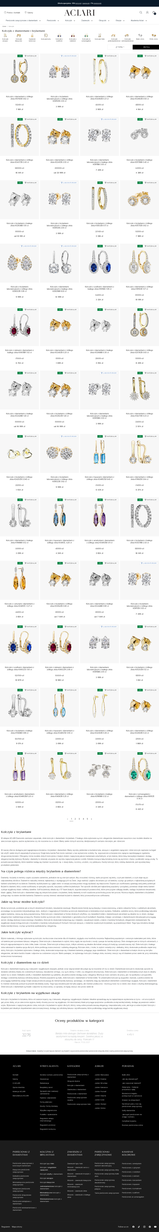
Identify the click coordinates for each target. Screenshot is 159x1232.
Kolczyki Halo (100, 39)
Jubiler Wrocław (101, 1083)
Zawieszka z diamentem (76, 1089)
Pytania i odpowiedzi (48, 1098)
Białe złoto (140, 39)
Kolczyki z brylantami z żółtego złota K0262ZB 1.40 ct (59, 415)
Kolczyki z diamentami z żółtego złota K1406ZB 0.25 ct (59, 795)
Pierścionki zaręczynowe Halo (79, 1104)
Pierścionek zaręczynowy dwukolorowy (105, 1181)
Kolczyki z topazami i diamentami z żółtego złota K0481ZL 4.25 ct (59, 541)
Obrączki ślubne (73, 1081)
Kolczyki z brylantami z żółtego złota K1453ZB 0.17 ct (99, 224)
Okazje (118, 20)
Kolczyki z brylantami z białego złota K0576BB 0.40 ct (139, 161)
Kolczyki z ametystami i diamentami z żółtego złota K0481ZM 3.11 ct (99, 541)
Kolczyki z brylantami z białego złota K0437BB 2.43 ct (139, 541)
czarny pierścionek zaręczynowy (121, 1051)
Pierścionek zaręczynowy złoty (107, 1170)
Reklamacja (44, 1083)
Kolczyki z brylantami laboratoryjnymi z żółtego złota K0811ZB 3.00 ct (139, 606)
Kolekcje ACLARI (19, 1091)
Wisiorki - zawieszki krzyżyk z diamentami (78, 1175)
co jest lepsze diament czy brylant (56, 1051)
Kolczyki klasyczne (18, 40)
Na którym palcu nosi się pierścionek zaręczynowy (132, 1105)
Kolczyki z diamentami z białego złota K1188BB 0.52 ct (19, 541)
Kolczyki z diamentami (75, 1085)
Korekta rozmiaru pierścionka (51, 1075)
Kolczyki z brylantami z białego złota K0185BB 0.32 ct (99, 795)
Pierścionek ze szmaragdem (133, 1197)
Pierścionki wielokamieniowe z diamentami (24, 1209)
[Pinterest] (150, 1227)
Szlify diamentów (128, 1110)
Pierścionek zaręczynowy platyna (105, 1187)
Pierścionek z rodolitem (131, 1172)
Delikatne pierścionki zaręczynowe (21, 1177)
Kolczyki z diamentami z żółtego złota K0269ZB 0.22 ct (139, 732)
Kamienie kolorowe (32, 40)
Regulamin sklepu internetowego (47, 1119)
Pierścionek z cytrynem (131, 1168)
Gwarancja (44, 1079)
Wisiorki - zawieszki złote (77, 1191)
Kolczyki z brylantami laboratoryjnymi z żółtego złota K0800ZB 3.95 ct (19, 289)
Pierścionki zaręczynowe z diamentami (22, 20)
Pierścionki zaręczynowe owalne (77, 1099)
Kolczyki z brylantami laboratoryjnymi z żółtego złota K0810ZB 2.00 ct (59, 225)
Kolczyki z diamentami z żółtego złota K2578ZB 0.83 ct (139, 351)
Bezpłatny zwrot (46, 1087)
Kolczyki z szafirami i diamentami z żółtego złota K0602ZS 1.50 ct (19, 668)
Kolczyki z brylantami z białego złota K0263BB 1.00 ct (19, 224)
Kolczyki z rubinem (72, 40)
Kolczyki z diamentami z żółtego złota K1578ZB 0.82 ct (19, 97)
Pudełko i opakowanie (48, 1114)
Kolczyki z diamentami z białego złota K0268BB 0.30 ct (99, 351)
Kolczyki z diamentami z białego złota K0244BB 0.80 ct (99, 605)
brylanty (40, 1051)
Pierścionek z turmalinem (131, 1188)
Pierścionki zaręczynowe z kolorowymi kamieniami (23, 1164)
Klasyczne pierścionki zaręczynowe (21, 1171)
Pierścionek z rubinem (130, 1176)
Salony (15, 1079)
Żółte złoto (154, 39)
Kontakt (15, 1075)
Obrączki (102, 20)
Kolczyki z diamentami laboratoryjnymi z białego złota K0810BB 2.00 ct (99, 416)
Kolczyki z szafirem (59, 40)
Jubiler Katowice (101, 1087)
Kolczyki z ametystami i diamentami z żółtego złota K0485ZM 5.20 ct (19, 795)
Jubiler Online (100, 1108)
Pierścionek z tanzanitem (131, 1180)
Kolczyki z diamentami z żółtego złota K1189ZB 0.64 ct (139, 478)
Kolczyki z (48, 1168)
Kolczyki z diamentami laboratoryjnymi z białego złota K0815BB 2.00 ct (99, 669)
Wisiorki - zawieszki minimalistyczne (75, 1185)
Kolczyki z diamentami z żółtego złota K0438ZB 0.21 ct (99, 97)
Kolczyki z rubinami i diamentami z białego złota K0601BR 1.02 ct (19, 351)
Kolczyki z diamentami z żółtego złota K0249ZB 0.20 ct (59, 351)
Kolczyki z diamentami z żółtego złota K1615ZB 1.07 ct (139, 288)
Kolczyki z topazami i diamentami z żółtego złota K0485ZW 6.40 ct (99, 478)
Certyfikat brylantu (129, 1121)
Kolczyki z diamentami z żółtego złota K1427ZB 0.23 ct (139, 415)
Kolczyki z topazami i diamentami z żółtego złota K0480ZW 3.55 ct (59, 732)
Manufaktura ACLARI (21, 1096)
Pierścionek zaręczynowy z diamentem (78, 1076)
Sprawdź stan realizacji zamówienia (49, 1092)
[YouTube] (155, 1227)
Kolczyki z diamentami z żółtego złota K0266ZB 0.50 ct (139, 97)
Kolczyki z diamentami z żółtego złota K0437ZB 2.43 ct (19, 161)
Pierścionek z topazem (131, 1184)
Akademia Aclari (137, 20)
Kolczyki (68, 20)
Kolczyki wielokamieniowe (127, 40)
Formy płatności (46, 1102)
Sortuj (120, 47)
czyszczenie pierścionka (79, 1051)
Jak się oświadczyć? (130, 1079)
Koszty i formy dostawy (49, 1106)
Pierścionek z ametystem (131, 1164)
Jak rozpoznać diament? (131, 1083)
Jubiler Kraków (100, 1079)
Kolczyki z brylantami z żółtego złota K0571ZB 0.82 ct (139, 224)
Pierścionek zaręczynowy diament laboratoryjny (105, 1164)
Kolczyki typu (47, 1164)
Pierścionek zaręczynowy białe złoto (107, 1175)
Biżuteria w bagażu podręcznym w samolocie (132, 1094)
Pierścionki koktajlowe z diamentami (22, 1202)
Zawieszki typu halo (75, 1164)
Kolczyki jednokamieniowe (114, 40)
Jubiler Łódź (99, 1100)
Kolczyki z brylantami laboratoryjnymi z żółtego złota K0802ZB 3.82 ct (59, 479)
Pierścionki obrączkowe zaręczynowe (22, 1196)
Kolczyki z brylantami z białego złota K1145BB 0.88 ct (19, 732)
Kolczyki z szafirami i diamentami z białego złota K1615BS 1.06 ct (99, 288)
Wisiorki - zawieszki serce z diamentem (78, 1168)
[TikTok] (139, 1227)
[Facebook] (133, 1227)
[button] (12, 12)
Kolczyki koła (46, 39)
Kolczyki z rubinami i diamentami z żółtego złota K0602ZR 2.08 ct (59, 668)
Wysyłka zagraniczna (48, 1110)
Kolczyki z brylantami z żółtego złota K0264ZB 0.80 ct (59, 605)
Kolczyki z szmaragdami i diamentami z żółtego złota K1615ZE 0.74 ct (139, 796)
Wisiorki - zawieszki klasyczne (79, 1180)
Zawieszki (85, 20)
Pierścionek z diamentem (77, 1094)
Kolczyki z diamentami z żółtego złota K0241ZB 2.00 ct (59, 161)
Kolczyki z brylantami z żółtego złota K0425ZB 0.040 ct (19, 478)
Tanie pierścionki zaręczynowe (107, 1193)
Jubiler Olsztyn (100, 1104)
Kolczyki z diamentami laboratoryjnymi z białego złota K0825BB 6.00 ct (59, 289)
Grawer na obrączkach (131, 1100)
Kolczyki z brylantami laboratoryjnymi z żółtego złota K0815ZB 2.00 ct (59, 98)
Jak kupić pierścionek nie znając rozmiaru (132, 1115)
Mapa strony (17, 1227)
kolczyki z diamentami (51, 1187)
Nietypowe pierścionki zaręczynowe (21, 1190)
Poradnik (128, 1066)
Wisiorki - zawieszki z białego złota (78, 1196)
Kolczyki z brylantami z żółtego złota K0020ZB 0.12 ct (139, 668)
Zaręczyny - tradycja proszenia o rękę (130, 1088)
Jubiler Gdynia (100, 1096)
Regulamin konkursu (48, 1129)
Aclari (4, 26)
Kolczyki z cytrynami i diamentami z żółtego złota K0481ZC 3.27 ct (19, 605)
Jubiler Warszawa (102, 1075)
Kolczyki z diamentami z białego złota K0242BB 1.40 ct (19, 415)
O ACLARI (16, 1083)
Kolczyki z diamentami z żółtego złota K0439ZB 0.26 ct (99, 732)
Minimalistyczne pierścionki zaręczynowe (23, 1183)
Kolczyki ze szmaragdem (86, 40)
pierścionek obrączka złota (98, 1051)
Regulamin (5, 1227)
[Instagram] (144, 1227)
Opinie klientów (19, 1087)
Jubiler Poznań (100, 1091)
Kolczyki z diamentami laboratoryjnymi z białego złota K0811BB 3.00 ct (99, 162)
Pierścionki (51, 20)
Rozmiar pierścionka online (132, 1125)
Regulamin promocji (47, 1125)
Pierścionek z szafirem (130, 1193)
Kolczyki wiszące (5, 40)
